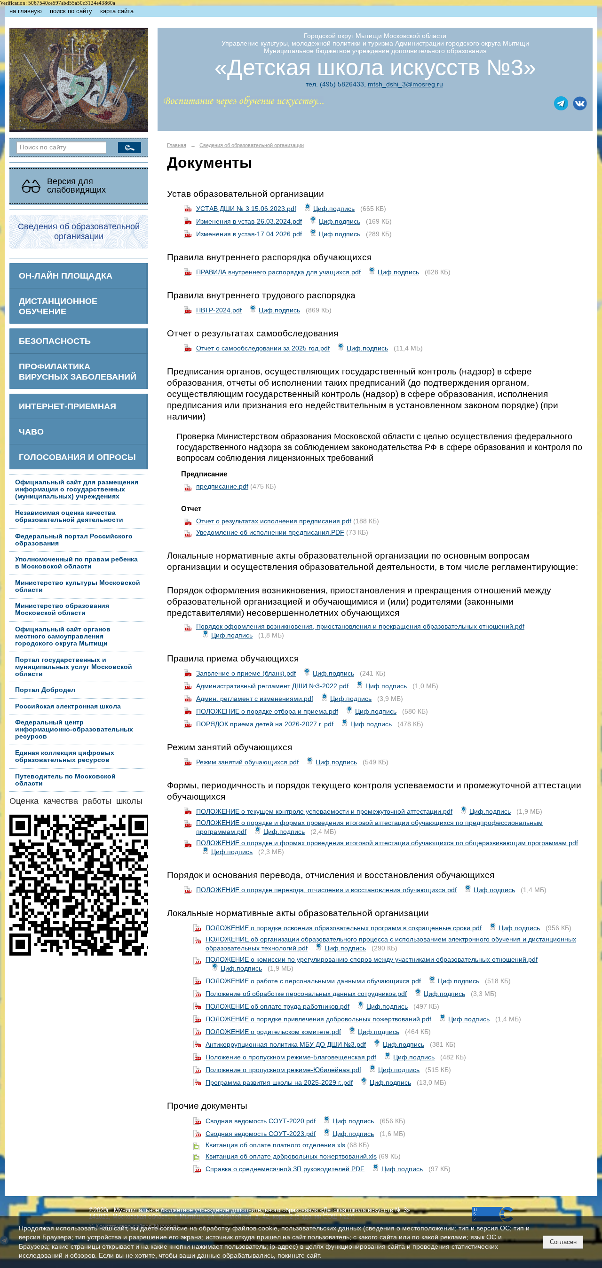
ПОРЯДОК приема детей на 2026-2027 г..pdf (264, 724)
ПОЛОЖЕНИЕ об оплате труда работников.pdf (277, 1006)
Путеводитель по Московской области (65, 780)
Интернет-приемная (67, 406)
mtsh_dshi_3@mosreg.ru (405, 84)
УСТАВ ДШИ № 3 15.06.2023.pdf (246, 208)
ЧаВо (31, 431)
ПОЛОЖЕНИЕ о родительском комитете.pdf (273, 1031)
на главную (25, 11)
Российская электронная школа (68, 706)
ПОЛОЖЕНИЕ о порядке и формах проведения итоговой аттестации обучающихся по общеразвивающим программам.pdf (387, 843)
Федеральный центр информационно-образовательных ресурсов (74, 729)
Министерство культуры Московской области (77, 586)
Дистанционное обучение (58, 306)
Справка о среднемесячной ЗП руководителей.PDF (285, 1169)
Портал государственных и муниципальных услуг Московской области (73, 666)
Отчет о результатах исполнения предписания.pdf (273, 521)
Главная (176, 145)
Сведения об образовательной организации (251, 145)
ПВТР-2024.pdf (219, 310)
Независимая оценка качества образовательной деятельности (69, 516)
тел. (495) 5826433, (336, 84)
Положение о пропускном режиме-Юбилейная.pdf (283, 1070)
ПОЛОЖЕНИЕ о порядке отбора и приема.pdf (267, 711)
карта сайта (117, 11)
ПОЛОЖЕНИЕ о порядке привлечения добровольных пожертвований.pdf (318, 1019)
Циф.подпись (334, 208)
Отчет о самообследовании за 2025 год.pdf (263, 348)
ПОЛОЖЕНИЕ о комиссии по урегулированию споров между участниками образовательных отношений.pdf (372, 959)
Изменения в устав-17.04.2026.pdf (249, 234)
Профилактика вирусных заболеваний (77, 371)
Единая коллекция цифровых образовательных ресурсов (64, 756)
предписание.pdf (222, 486)
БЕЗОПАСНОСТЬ (55, 341)
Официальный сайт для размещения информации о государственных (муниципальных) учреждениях (76, 489)
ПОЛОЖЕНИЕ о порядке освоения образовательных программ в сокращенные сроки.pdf (344, 928)
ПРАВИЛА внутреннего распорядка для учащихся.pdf (278, 272)
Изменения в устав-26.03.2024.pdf (249, 221)
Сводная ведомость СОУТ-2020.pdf (261, 1121)
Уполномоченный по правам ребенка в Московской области (76, 563)
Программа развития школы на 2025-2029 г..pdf (279, 1082)
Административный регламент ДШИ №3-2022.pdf (272, 686)
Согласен (563, 1241)
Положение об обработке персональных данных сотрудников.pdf (306, 993)
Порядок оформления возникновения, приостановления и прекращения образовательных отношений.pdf (360, 626)
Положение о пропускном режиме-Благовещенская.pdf (291, 1057)
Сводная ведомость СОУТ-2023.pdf (261, 1133)
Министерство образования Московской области (62, 609)
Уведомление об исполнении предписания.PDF (270, 532)
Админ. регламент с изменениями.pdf (254, 698)
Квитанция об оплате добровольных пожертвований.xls (291, 1156)
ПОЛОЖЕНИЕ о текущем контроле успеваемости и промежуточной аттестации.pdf (324, 811)
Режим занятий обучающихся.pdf (247, 762)
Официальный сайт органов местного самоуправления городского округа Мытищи (63, 636)
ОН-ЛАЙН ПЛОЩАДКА (65, 275)
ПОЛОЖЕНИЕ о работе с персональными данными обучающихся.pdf (313, 981)
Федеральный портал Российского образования (74, 540)
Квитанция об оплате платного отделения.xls (275, 1145)
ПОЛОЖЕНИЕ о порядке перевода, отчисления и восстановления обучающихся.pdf (326, 890)
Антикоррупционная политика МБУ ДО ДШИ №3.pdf (286, 1044)
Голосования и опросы (77, 457)
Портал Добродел (45, 689)
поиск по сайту (71, 11)
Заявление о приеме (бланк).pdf (246, 673)
